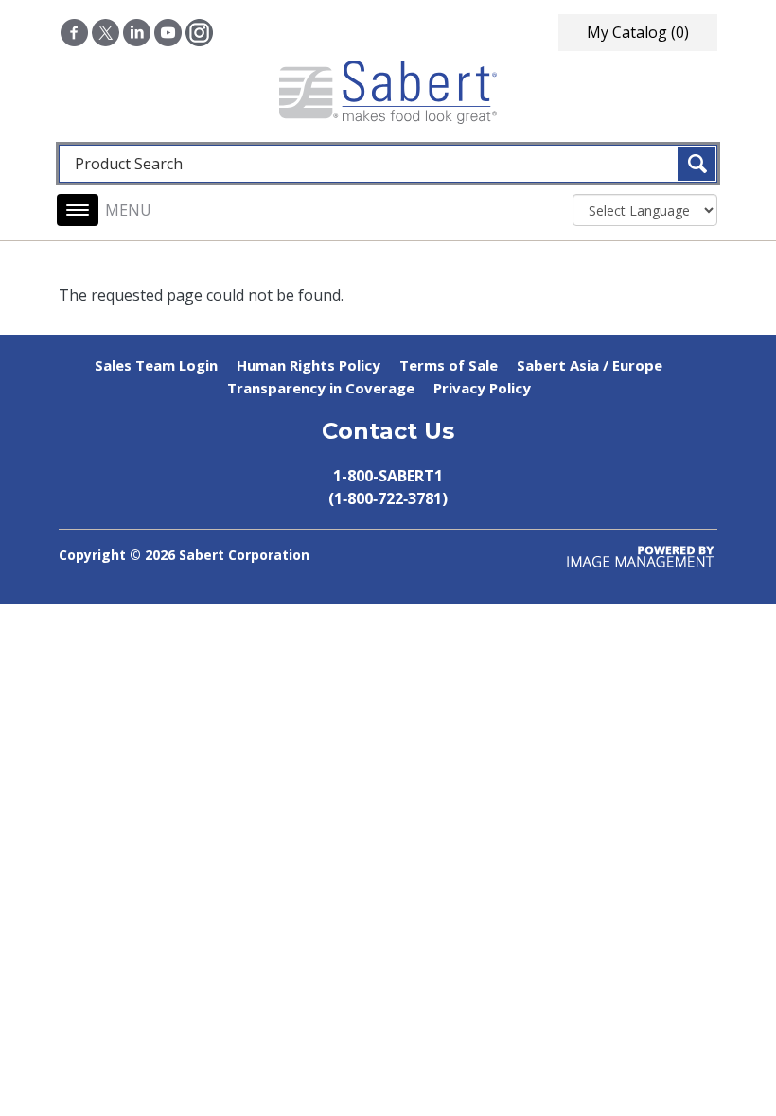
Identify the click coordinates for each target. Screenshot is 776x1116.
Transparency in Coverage (320, 387)
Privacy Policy (482, 387)
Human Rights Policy (308, 365)
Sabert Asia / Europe (589, 365)
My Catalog (638, 32)
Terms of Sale (448, 365)
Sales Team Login (156, 365)
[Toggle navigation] (77, 210)
